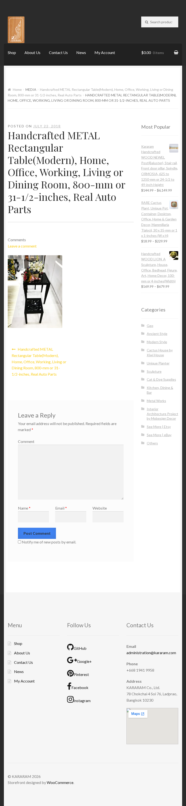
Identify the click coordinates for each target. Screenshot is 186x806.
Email (61, 508)
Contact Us (58, 52)
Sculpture (154, 371)
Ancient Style (157, 334)
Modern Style (157, 342)
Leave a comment (22, 246)
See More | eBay (159, 435)
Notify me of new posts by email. (49, 542)
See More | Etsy (159, 427)
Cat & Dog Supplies (161, 379)
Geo (150, 326)
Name (24, 508)
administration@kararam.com (151, 652)
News (81, 52)
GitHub (80, 648)
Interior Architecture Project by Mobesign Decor (162, 414)
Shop (12, 52)
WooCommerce (60, 782)
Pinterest (81, 674)
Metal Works (156, 401)
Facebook (79, 687)
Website (100, 508)
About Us (32, 52)
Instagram (82, 700)
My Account (104, 52)
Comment (26, 441)
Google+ (84, 661)
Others (152, 443)
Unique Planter (158, 363)
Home (17, 89)
